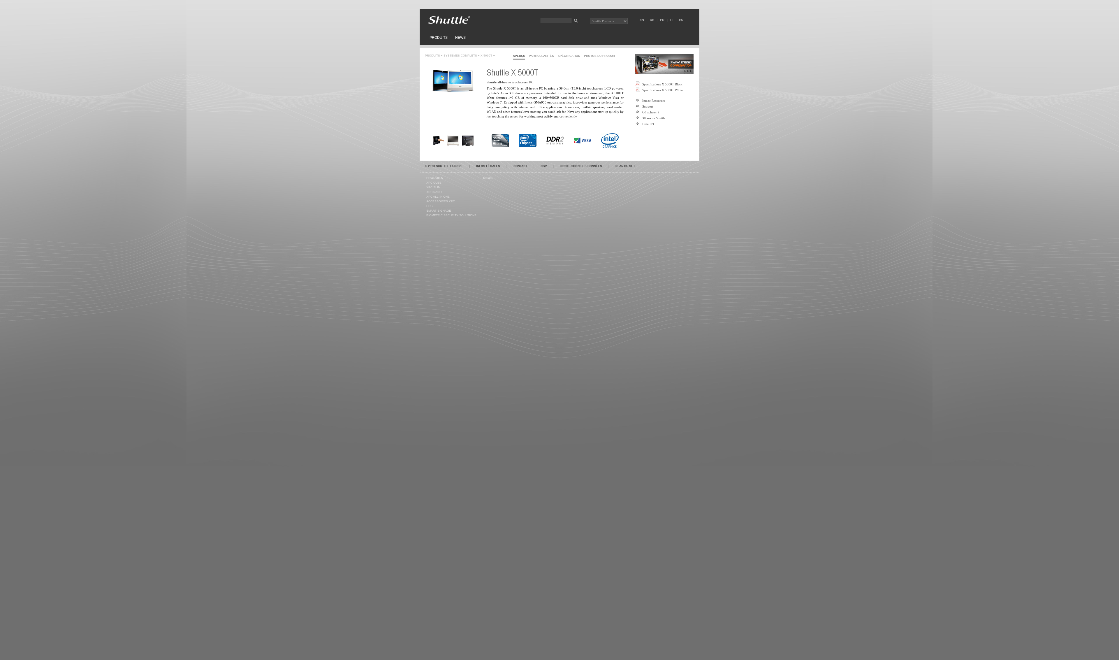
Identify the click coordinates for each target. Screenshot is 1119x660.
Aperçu (519, 55)
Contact (520, 166)
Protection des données (581, 166)
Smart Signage (438, 210)
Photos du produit (599, 55)
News (460, 38)
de (652, 20)
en (642, 20)
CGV (544, 166)
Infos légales (488, 166)
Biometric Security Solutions (451, 215)
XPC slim (433, 187)
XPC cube (433, 182)
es (681, 20)
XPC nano (434, 192)
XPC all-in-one (438, 196)
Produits (439, 38)
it (671, 20)
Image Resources (653, 100)
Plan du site (625, 166)
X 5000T (486, 55)
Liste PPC (648, 124)
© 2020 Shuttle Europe (444, 166)
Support (647, 106)
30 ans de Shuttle (653, 118)
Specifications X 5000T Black (662, 84)
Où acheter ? (650, 112)
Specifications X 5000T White (662, 90)
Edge (430, 206)
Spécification (569, 55)
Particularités (541, 55)
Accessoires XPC (440, 201)
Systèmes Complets (460, 55)
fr (662, 20)
